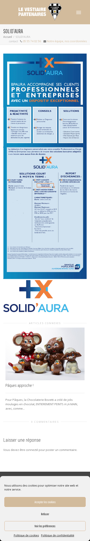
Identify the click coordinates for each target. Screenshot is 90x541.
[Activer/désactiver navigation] (78, 12)
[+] (45, 354)
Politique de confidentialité (57, 535)
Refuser (45, 514)
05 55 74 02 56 (32, 41)
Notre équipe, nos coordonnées (67, 41)
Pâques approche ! (19, 385)
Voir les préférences (45, 526)
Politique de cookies (26, 535)
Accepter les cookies (45, 502)
